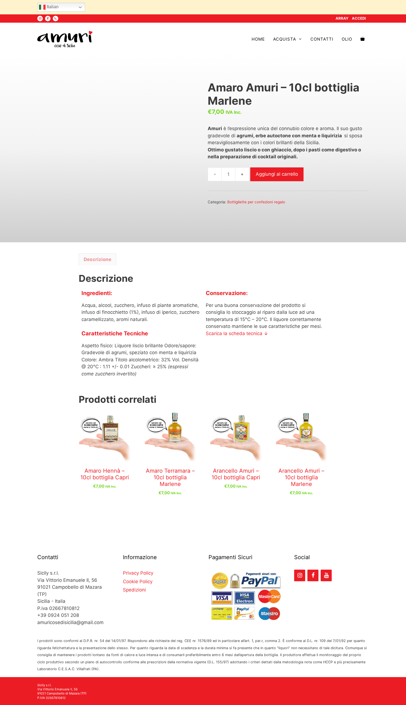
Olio (347, 39)
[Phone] (55, 18)
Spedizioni (134, 590)
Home (258, 39)
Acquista (284, 39)
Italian (52, 6)
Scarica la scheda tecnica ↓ (237, 333)
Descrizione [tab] (97, 259)
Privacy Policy (138, 573)
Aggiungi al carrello (277, 174)
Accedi (359, 18)
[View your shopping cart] (362, 39)
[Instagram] (40, 18)
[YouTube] (326, 575)
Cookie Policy (137, 581)
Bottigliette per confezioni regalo (256, 202)
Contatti (321, 39)
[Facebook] (48, 18)
